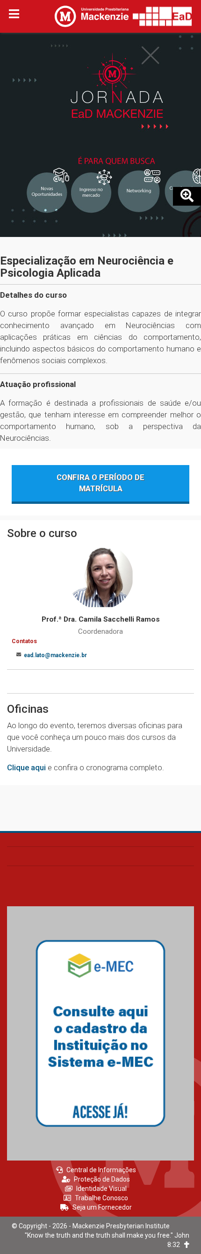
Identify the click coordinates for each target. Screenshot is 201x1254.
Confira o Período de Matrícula (100, 483)
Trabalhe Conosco (101, 1198)
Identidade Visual (101, 1188)
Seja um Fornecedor (102, 1207)
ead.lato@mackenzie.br (55, 655)
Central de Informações (101, 1170)
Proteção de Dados (102, 1179)
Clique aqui (26, 767)
